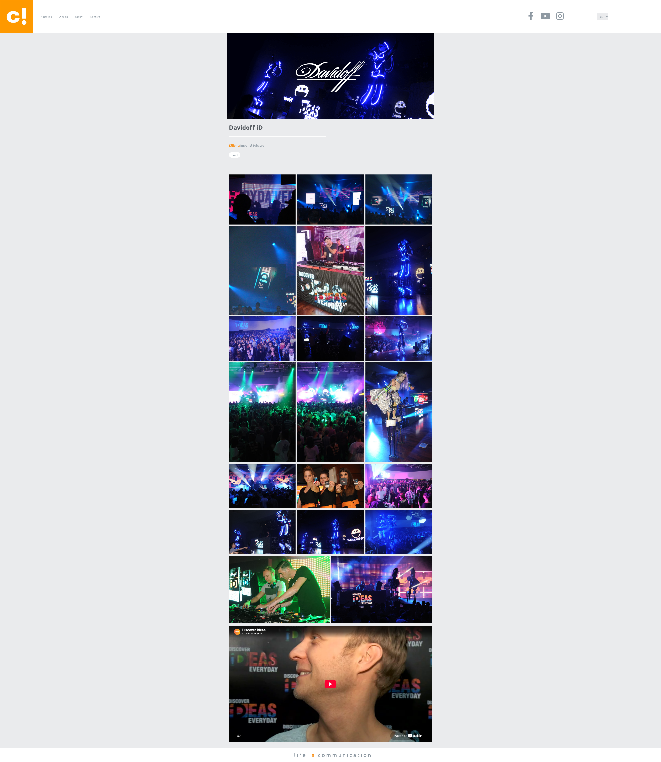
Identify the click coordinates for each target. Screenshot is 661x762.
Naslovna (46, 16)
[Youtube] (545, 16)
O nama (63, 16)
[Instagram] (560, 16)
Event (235, 155)
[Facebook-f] (530, 16)
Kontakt (95, 16)
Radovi (79, 16)
